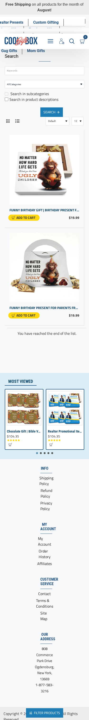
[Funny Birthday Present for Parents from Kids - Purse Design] (44, 267)
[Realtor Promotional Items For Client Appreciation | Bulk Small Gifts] (65, 408)
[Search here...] (71, 41)
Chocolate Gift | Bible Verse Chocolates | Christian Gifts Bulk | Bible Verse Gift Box (24, 431)
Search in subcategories (29, 94)
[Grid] (8, 121)
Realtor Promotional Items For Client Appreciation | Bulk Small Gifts (65, 431)
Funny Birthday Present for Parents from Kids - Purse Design (44, 308)
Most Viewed (20, 381)
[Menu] (50, 41)
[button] (24, 218)
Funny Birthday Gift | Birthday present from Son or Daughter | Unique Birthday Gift (44, 210)
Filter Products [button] (47, 712)
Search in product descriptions (33, 99)
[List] (17, 121)
